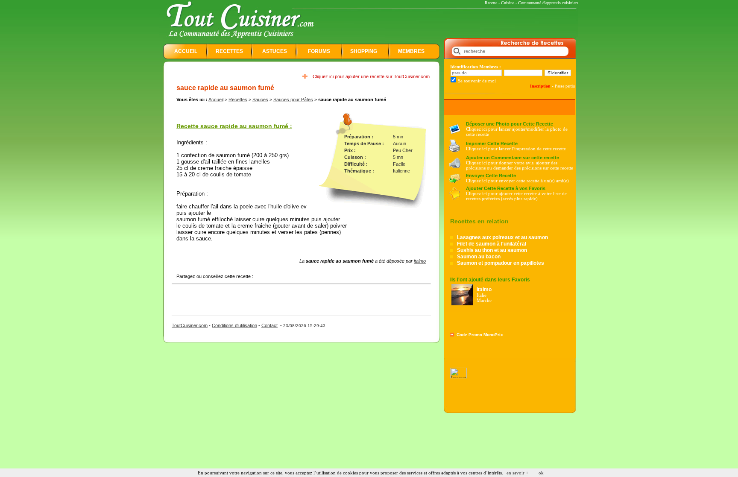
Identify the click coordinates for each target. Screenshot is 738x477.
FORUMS (319, 51)
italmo (420, 260)
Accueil (215, 99)
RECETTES (229, 51)
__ (369, 466)
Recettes (237, 99)
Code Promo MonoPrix (480, 334)
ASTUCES (274, 51)
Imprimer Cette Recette (492, 143)
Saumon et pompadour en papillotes (500, 263)
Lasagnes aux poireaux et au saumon (502, 237)
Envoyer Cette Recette (491, 175)
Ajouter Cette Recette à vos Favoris (505, 188)
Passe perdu (565, 86)
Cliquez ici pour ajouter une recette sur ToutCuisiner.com (371, 76)
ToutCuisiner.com (190, 325)
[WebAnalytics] (459, 376)
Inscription (540, 86)
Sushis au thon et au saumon (492, 250)
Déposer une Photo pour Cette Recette (509, 123)
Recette (491, 2)
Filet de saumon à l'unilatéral (491, 244)
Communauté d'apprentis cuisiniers (548, 2)
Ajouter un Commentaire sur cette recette (512, 157)
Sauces (260, 99)
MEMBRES (411, 51)
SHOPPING (363, 51)
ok (541, 472)
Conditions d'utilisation (234, 325)
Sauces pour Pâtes (293, 99)
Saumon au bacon (479, 257)
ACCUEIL (185, 51)
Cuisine (507, 2)
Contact (269, 325)
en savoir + (517, 472)
